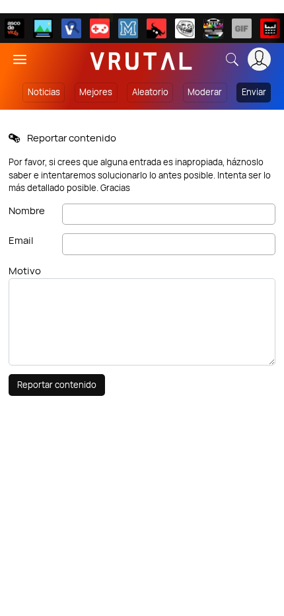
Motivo (25, 271)
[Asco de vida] (14, 28)
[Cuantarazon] (43, 28)
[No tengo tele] (213, 28)
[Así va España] (156, 28)
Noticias (44, 92)
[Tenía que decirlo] (270, 28)
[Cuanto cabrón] (185, 28)
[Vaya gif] (242, 28)
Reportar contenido (56, 385)
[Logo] (141, 59)
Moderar (205, 92)
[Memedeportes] (128, 28)
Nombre (27, 210)
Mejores (95, 92)
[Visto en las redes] (71, 28)
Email (21, 240)
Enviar (254, 92)
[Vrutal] (100, 28)
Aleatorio (150, 92)
